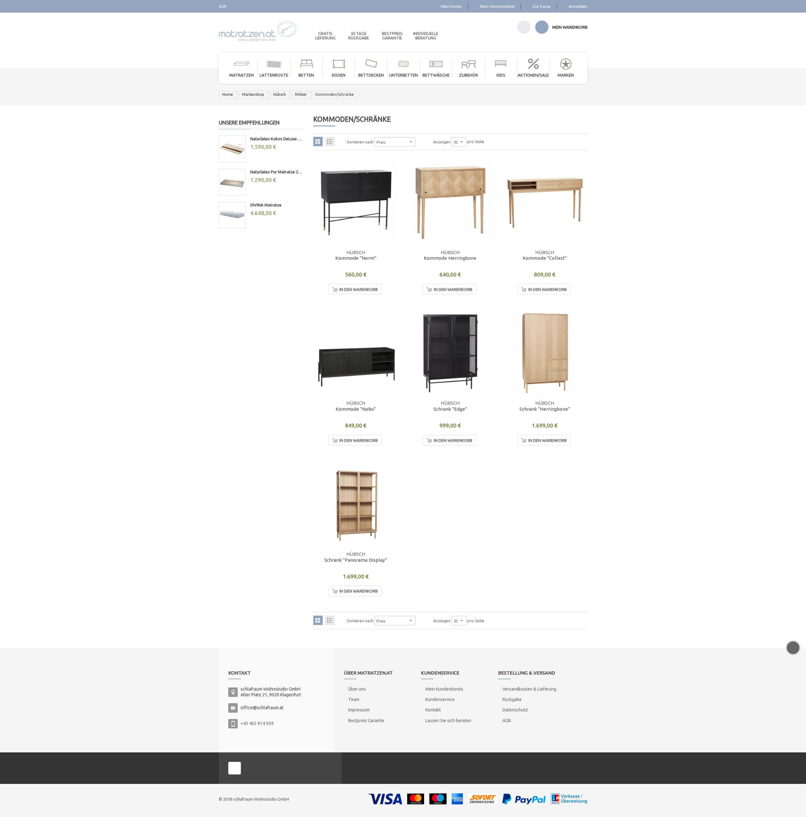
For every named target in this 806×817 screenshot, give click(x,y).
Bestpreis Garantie (366, 720)
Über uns (357, 689)
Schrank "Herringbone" (544, 409)
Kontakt (433, 709)
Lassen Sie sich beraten (448, 720)
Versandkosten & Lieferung (529, 689)
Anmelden (578, 6)
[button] (389, 222)
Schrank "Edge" (450, 409)
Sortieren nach (360, 142)
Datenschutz (515, 709)
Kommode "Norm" (355, 258)
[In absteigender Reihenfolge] (420, 141)
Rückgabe (512, 699)
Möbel (300, 94)
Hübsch (279, 94)
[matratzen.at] (258, 28)
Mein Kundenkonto (444, 689)
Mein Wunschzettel (497, 6)
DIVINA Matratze (265, 205)
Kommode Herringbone (450, 258)
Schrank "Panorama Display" (355, 560)
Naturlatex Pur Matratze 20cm (277, 172)
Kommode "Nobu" (356, 409)
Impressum (359, 709)
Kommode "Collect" (545, 258)
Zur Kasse (541, 6)
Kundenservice (440, 699)
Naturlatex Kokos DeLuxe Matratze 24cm (277, 138)
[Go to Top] (793, 647)
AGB (506, 720)
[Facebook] (234, 768)
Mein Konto (451, 6)
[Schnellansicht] (389, 236)
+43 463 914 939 (257, 723)
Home (227, 94)
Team (353, 699)
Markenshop (253, 94)
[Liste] (330, 141)
